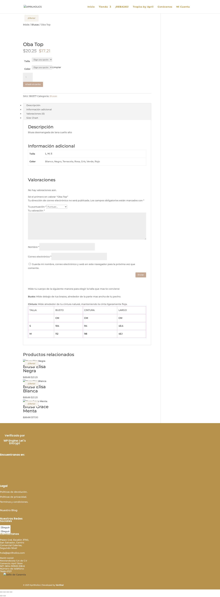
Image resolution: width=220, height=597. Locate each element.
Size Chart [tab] (32, 117)
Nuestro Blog (8, 510)
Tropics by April (143, 7)
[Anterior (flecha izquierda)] (1, 595)
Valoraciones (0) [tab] (35, 113)
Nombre (33, 247)
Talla (27, 61)
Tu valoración (36, 210)
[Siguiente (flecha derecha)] (4, 595)
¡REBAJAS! (122, 7)
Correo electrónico (39, 256)
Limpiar (56, 67)
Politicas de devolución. (13, 491)
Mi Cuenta (183, 7)
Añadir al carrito (33, 84)
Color (27, 68)
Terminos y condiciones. (14, 501)
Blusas (35, 24)
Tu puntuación (37, 206)
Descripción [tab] (33, 105)
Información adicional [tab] (39, 109)
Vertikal (60, 585)
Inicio (91, 7)
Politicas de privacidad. (13, 496)
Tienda (103, 7)
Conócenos (165, 7)
